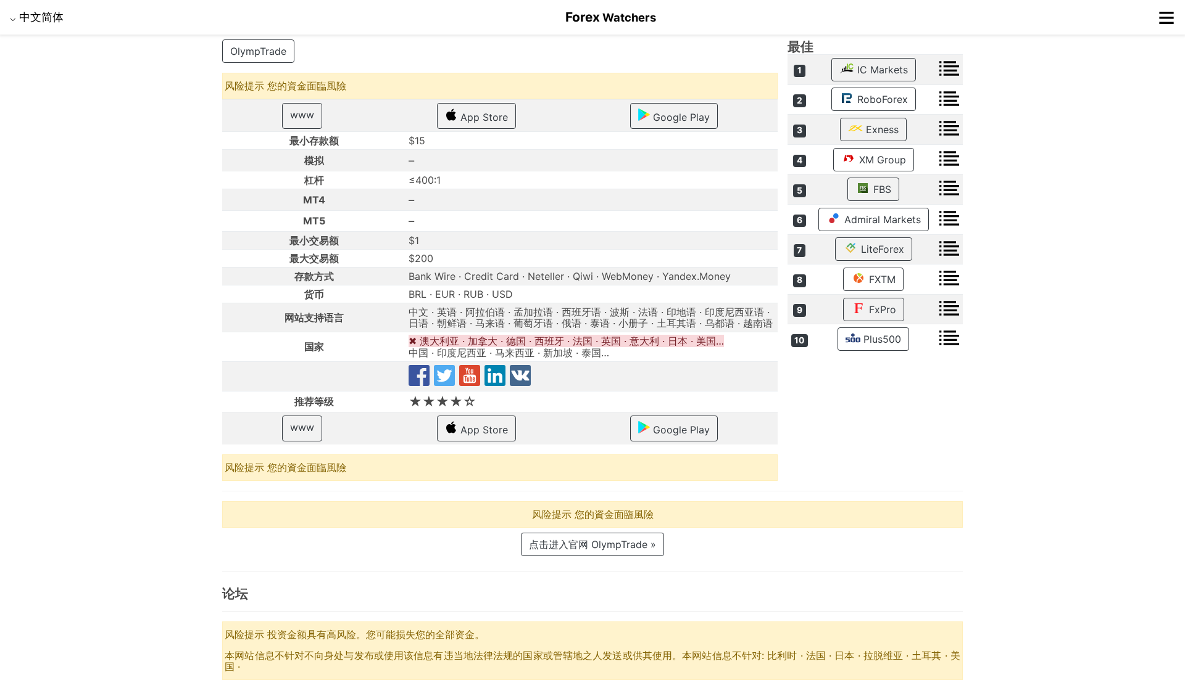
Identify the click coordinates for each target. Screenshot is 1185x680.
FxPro (881, 309)
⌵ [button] (37, 16)
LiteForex (881, 249)
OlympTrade (258, 51)
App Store (482, 117)
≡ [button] (1166, 17)
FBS (880, 189)
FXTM (881, 279)
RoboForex (881, 99)
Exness (881, 129)
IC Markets (881, 69)
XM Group (881, 160)
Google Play (680, 117)
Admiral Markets (881, 219)
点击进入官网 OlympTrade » (592, 544)
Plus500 (880, 339)
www (302, 115)
